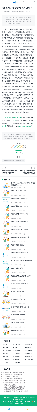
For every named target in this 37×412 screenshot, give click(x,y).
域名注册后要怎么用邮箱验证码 (12, 378)
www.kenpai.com (25, 126)
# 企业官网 (28, 356)
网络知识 (16, 11)
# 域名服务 (5, 347)
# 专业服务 (16, 362)
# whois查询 (5, 359)
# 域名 (15, 347)
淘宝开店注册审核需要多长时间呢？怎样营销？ (9, 170)
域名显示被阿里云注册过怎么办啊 (13, 389)
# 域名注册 (16, 344)
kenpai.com (17, 117)
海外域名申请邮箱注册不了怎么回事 (14, 381)
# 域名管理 (28, 344)
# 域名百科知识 (6, 350)
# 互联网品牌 (29, 359)
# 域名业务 (5, 356)
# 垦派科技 (5, 344)
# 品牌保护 (28, 347)
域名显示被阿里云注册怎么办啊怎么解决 (15, 391)
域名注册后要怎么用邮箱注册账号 (13, 372)
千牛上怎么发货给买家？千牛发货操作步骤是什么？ (27, 170)
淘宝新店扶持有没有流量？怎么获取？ (18, 138)
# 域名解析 (16, 350)
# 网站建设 (16, 359)
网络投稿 (21, 11)
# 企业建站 (16, 353)
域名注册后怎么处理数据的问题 (12, 374)
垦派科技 (8, 117)
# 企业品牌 (5, 362)
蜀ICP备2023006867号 (23, 401)
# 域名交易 (28, 353)
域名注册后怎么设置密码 (10, 376)
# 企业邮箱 (5, 353)
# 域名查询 (16, 356)
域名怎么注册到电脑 (9, 385)
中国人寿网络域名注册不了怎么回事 (14, 383)
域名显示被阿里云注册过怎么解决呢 (14, 387)
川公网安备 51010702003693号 (22, 402)
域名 (14, 120)
